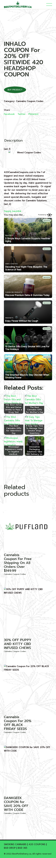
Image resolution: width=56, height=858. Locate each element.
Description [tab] (13, 141)
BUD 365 (22, 848)
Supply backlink (12, 211)
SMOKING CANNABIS (15, 844)
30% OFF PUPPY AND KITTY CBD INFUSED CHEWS (17, 643)
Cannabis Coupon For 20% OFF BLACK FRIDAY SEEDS (17, 722)
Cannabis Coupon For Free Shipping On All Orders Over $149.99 (18, 562)
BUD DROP (10, 848)
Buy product (15, 89)
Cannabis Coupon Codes (29, 101)
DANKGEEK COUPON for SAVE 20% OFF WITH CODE (16, 803)
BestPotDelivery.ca (21, 853)
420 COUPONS (37, 844)
